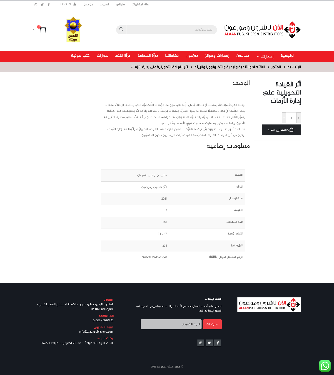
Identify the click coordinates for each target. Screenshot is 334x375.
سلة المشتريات (140, 4)
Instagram (200, 343)
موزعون (192, 55)
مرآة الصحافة (147, 55)
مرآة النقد (122, 55)
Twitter (209, 343)
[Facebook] (49, 5)
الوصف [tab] (241, 83)
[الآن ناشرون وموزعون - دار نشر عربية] (272, 29)
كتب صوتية (80, 55)
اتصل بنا (105, 4)
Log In (65, 4)
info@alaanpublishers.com (96, 331)
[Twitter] (42, 5)
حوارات (102, 55)
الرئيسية (287, 55)
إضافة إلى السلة (279, 130)
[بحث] (121, 29)
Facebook (217, 343)
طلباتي (120, 4)
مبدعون (242, 55)
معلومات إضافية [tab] (228, 146)
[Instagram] (36, 5)
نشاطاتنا (172, 55)
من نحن (88, 4)
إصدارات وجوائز (217, 55)
